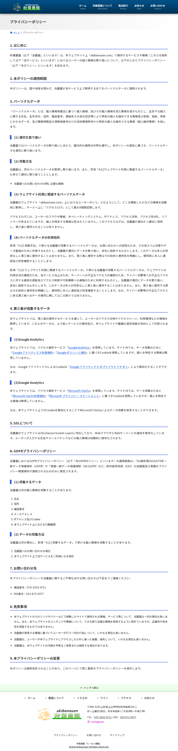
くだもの (82, 698)
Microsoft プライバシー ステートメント (74, 396)
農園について (56, 698)
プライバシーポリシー (66, 735)
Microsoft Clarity (79, 390)
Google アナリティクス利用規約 (33, 352)
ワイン (104, 698)
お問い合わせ (94, 735)
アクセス (126, 698)
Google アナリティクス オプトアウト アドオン (99, 367)
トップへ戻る (91, 687)
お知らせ (149, 698)
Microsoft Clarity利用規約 (29, 396)
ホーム (31, 698)
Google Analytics (78, 347)
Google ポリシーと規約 (71, 352)
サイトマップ (117, 735)
